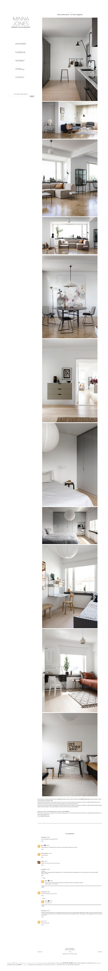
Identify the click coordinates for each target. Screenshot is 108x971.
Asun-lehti (59, 799)
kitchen (35, 964)
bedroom (53, 963)
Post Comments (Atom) (72, 953)
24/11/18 (50, 853)
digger (42, 861)
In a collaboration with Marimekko (41, 963)
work (78, 964)
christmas (57, 963)
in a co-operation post (25, 964)
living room (39, 964)
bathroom (50, 963)
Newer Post (40, 951)
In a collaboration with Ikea (30, 963)
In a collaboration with (21, 963)
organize (47, 964)
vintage (75, 964)
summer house (70, 964)
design (71, 963)
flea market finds (89, 963)
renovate (59, 964)
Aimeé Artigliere (44, 853)
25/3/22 (48, 910)
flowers (95, 963)
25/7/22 (45, 921)
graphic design (15, 964)
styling (66, 964)
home (19, 964)
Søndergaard (44, 891)
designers (83, 963)
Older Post (100, 951)
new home (44, 964)
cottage (61, 963)
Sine (42, 921)
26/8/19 (48, 891)
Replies (44, 878)
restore (63, 964)
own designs (52, 964)
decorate (65, 963)
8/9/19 (51, 900)
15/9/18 (48, 837)
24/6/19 (51, 880)
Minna (42, 845)
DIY (14, 963)
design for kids (77, 963)
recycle (56, 964)
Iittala (17, 963)
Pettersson (46, 816)
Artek (8, 963)
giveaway (9, 964)
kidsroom (31, 964)
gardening (99, 963)
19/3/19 (45, 861)
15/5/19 (48, 869)
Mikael (42, 816)
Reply (42, 849)
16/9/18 (47, 845)
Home (70, 951)
